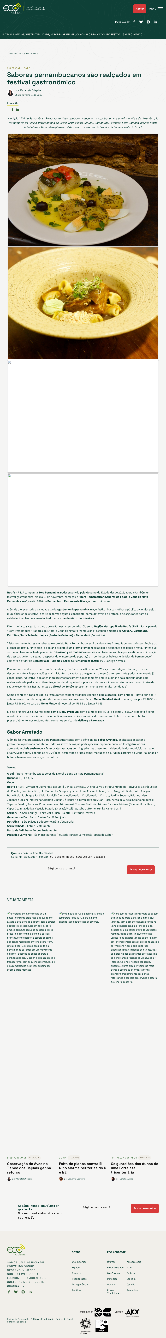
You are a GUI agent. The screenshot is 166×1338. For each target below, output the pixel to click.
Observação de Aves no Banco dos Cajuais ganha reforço (29, 1167)
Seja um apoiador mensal (29, 856)
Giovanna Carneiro (76, 1179)
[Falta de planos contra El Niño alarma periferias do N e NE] (83, 1033)
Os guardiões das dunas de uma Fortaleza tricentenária (134, 1167)
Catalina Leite (126, 1179)
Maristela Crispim (30, 90)
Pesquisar (122, 21)
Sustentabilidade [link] (18, 68)
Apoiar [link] (140, 8)
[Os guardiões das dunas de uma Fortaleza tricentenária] (135, 1033)
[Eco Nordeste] (25, 13)
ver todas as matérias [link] (23, 53)
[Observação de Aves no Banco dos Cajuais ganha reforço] (31, 1033)
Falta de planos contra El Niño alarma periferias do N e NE (82, 1167)
